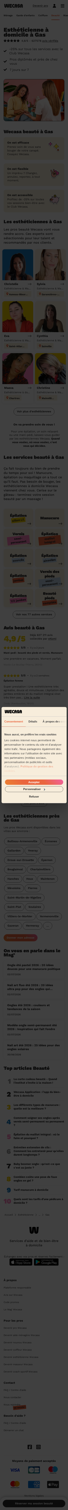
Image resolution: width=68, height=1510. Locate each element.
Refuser (34, 796)
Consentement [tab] (13, 721)
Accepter (34, 782)
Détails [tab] (32, 721)
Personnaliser (32, 789)
